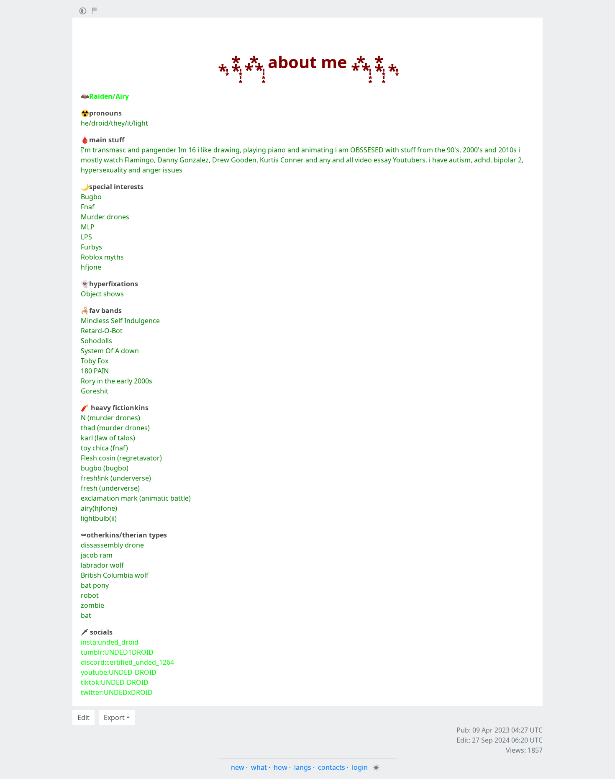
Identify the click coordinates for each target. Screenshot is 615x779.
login (360, 767)
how (280, 767)
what (259, 767)
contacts (331, 767)
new (237, 767)
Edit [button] (83, 717)
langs (302, 767)
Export (114, 717)
